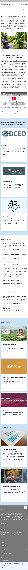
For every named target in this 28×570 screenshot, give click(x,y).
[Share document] (26, 9)
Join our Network (6, 557)
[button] (25, 507)
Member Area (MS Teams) (8, 560)
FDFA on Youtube (7, 535)
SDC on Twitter (6, 532)
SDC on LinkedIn (18, 535)
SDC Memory (5, 549)
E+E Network (10, 4)
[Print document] (23, 9)
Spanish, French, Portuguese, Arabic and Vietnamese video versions (12, 112)
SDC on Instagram (17, 532)
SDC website (5, 546)
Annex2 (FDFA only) (6, 553)
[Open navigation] (26, 4)
